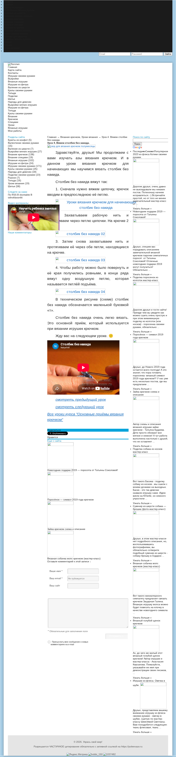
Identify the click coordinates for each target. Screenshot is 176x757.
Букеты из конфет (14, 7)
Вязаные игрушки (13, 24)
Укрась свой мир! (92, 741)
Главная (8, 1)
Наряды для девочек (15, 36)
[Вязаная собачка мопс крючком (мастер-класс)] (60, 533)
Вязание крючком (13, 19)
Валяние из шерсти (14, 13)
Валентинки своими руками (19, 10)
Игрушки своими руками (17, 30)
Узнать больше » (142, 208)
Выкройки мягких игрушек (18, 16)
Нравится (52, 437)
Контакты (13, 73)
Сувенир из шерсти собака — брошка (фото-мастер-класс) (149, 507)
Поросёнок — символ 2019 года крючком (70, 499)
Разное (8, 42)
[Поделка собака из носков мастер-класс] (146, 456)
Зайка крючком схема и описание (66, 529)
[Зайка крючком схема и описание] (60, 504)
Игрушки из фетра (14, 27)
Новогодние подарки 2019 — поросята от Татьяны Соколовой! (82, 470)
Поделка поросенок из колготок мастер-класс (145, 279)
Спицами (13, 122)
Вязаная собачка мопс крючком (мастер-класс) (74, 558)
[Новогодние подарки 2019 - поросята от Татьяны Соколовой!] (60, 445)
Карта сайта (14, 70)
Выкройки (13, 78)
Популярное (161, 151)
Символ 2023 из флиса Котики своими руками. (150, 154)
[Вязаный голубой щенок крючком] (146, 628)
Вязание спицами (14, 22)
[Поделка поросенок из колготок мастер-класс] (146, 284)
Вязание (12, 116)
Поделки (13, 96)
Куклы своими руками (16, 33)
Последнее (139, 151)
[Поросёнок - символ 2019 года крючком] (60, 474)
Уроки (11, 125)
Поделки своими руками (17, 39)
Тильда (8, 45)
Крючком (13, 119)
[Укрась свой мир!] (14, 64)
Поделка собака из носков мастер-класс (147, 450)
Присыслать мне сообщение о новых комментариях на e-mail (69, 643)
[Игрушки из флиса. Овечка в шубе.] (153, 685)
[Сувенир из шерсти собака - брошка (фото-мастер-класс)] (146, 513)
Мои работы (15, 130)
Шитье (7, 50)
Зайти (168, 54)
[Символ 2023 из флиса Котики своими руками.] (146, 161)
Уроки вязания (12, 48)
